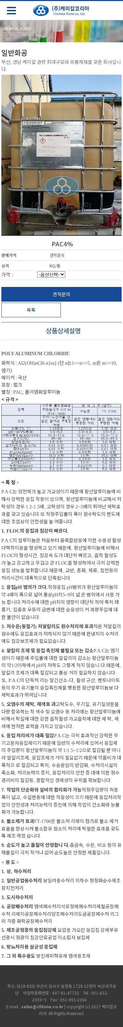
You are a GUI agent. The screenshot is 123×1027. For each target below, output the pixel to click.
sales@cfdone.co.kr (42, 1006)
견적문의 (61, 294)
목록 (31, 309)
